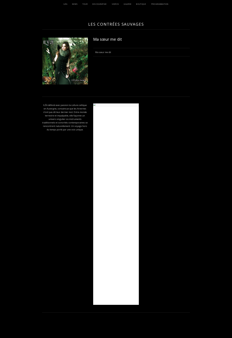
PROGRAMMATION (159, 4)
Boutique (141, 4)
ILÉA (65, 4)
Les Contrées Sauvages (116, 24)
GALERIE (127, 4)
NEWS (75, 4)
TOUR (85, 4)
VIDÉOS (115, 4)
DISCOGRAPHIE (99, 4)
